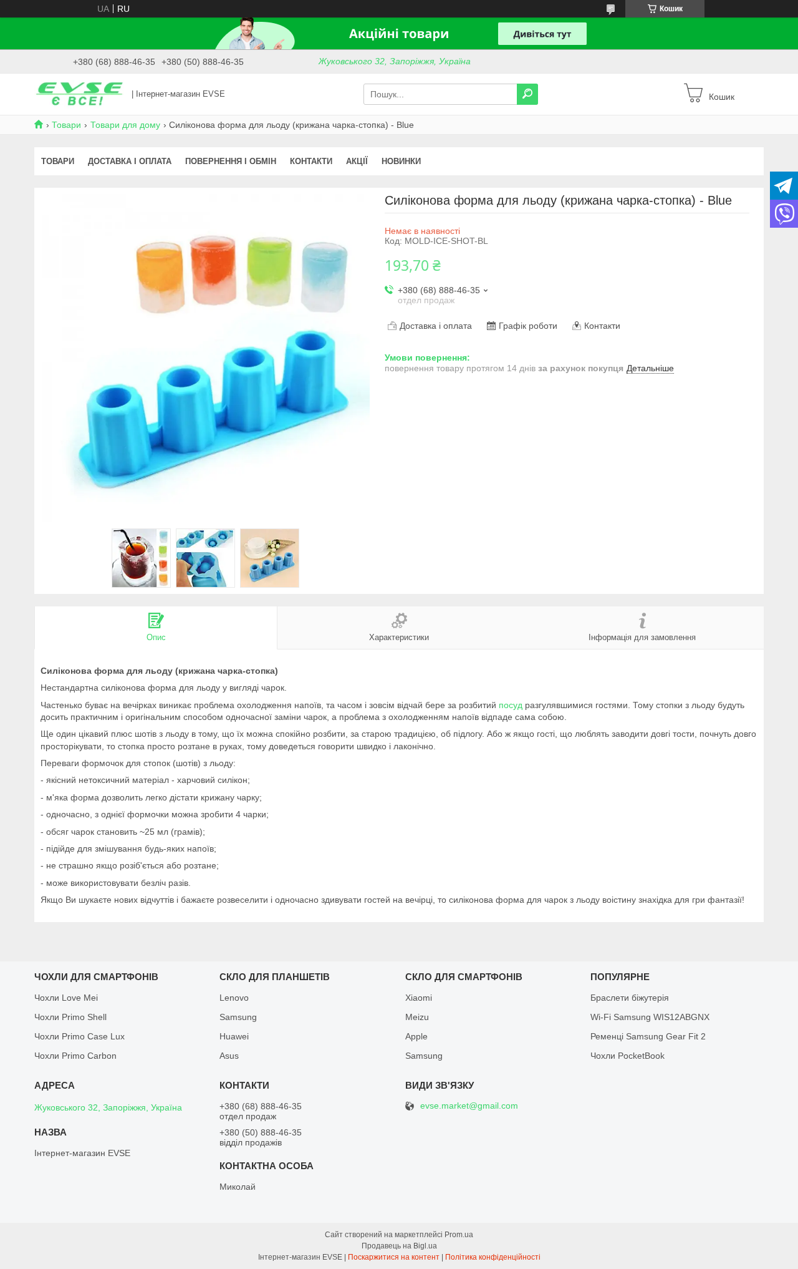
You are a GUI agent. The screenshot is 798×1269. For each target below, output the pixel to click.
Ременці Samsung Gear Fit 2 (648, 1036)
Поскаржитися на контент (394, 1257)
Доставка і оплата (129, 161)
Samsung (238, 1017)
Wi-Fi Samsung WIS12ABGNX (649, 1017)
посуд (510, 705)
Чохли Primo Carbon (75, 1056)
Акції (357, 161)
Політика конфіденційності (493, 1257)
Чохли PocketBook (627, 1056)
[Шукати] (527, 94)
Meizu (417, 1017)
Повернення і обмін (230, 161)
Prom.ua (459, 1234)
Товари (66, 125)
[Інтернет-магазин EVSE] (79, 94)
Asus (229, 1056)
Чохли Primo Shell (70, 1017)
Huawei (234, 1036)
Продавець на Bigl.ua (399, 1246)
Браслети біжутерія (629, 998)
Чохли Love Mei (66, 998)
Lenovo (234, 998)
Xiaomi (418, 998)
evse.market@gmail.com (469, 1106)
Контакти (311, 161)
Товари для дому (125, 125)
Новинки (401, 161)
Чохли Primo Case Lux (79, 1036)
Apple (416, 1036)
